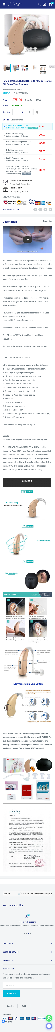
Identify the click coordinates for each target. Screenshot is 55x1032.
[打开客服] (49, 1026)
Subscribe (11, 993)
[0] (50, 4)
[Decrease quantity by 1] (15, 112)
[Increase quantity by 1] (29, 112)
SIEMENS (6, 93)
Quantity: (7, 112)
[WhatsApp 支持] (49, 1018)
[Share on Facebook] (35, 209)
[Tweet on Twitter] (45, 209)
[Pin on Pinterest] (40, 209)
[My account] (44, 4)
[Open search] (39, 4)
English (9, 1006)
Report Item (47, 221)
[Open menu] (4, 4)
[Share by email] (50, 209)
